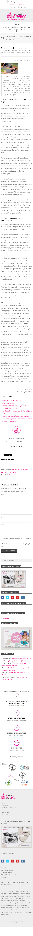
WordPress (16, 923)
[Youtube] (16, 446)
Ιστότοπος (3, 532)
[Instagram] (21, 446)
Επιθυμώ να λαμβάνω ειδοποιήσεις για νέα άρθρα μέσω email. (16, 545)
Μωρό (9, 52)
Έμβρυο (3, 54)
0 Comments (25, 54)
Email (2, 524)
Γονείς (23, 52)
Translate (21, 4)
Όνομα (3, 517)
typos (30, 389)
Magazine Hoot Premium (17, 921)
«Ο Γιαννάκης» (13, 475)
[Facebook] (12, 446)
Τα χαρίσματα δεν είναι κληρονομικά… (14, 406)
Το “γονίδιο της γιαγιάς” (10, 408)
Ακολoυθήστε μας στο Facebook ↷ (13, 603)
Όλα (13, 52)
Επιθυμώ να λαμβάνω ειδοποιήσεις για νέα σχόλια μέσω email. (16, 539)
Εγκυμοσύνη (4, 52)
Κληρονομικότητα (11, 54)
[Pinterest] (19, 446)
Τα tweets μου (5, 618)
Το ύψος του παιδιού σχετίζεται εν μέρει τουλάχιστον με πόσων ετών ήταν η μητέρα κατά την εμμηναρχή (17, 418)
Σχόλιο (2, 494)
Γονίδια (27, 52)
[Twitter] (14, 446)
